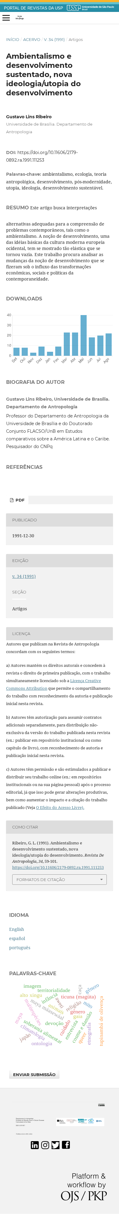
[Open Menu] (6, 18)
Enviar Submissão (34, 1074)
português (19, 947)
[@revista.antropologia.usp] (45, 1147)
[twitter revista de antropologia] (56, 1147)
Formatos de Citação (40, 879)
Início (12, 39)
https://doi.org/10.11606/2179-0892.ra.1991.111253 (58, 867)
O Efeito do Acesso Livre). (60, 807)
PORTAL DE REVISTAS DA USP (33, 8)
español (17, 938)
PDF (19, 500)
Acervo (31, 39)
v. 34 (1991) (54, 39)
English (16, 929)
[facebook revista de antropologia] (66, 1147)
